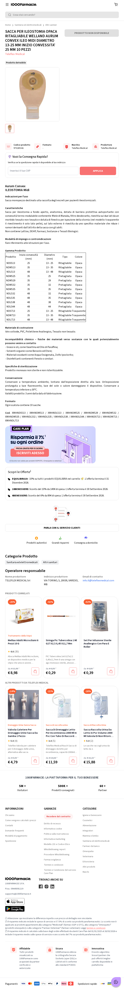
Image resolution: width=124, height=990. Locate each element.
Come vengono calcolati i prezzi (20, 820)
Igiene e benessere (92, 815)
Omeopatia (88, 851)
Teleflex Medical (15, 54)
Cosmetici (87, 820)
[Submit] (10, 15)
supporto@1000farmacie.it (18, 894)
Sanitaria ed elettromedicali (28, 25)
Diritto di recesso (52, 823)
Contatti (9, 825)
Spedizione (10, 841)
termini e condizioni (96, 928)
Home (8, 25)
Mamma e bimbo (90, 835)
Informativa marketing (54, 839)
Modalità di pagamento (16, 835)
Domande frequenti (14, 830)
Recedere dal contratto (58, 816)
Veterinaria (88, 856)
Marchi (86, 872)
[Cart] (116, 4)
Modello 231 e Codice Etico (57, 844)
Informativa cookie (53, 828)
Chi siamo (9, 815)
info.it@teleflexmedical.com (98, 580)
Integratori (88, 830)
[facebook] (41, 886)
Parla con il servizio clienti (62, 528)
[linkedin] (52, 886)
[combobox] (62, 15)
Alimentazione (89, 825)
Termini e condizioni (53, 865)
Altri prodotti (89, 866)
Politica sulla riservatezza (56, 834)
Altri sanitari (51, 25)
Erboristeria (88, 861)
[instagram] (46, 886)
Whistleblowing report (54, 849)
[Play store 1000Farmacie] (18, 909)
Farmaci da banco (91, 846)
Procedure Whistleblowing (56, 854)
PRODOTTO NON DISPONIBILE (91, 33)
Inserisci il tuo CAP (20, 170)
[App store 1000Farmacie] (18, 901)
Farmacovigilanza (52, 859)
